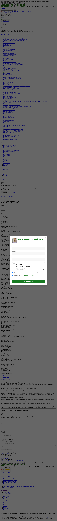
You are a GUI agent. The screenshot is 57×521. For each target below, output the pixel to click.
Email (13, 257)
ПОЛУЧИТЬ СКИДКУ (28, 281)
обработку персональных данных (27, 275)
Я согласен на (24, 275)
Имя (13, 245)
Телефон (14, 251)
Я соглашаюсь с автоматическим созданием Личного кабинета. (27, 272)
